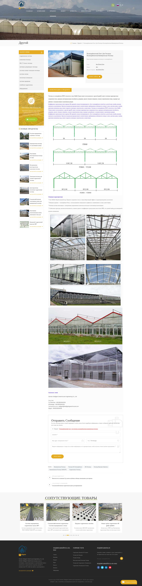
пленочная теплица (25, 60)
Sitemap (52, 582)
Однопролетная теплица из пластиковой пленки (36, 145)
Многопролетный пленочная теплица (81, 560)
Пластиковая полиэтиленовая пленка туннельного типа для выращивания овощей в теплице (36, 213)
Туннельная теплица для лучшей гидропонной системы (36, 178)
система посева (24, 74)
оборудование (23, 89)
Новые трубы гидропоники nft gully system (84, 524)
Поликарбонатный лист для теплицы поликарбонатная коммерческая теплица (78, 429)
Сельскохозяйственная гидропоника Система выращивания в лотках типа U (32, 524)
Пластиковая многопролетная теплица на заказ (36, 156)
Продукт (53, 11)
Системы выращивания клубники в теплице (35, 134)
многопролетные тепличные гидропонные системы (36, 190)
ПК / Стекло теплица (26, 63)
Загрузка (99, 11)
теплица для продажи (78, 555)
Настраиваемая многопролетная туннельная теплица (35, 167)
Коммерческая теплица (59, 467)
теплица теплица (76, 558)
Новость (73, 11)
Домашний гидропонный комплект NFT (36, 223)
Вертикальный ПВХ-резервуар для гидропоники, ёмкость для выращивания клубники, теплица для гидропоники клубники (110, 524)
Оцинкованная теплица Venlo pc (57, 470)
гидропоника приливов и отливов (80, 552)
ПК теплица (88, 467)
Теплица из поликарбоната (75, 467)
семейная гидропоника (26, 85)
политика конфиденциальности (68, 582)
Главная (29, 11)
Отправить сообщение (131, 582)
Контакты (111, 11)
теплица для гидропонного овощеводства (82, 563)
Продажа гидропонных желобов (58, 523)
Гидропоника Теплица (74, 470)
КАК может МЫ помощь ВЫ (31, 108)
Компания (41, 11)
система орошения (25, 81)
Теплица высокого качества (101, 467)
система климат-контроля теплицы (30, 70)
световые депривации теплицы (28, 67)
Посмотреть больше (35, 138)
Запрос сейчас (93, 76)
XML (56, 582)
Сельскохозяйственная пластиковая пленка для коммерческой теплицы (36, 201)
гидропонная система (26, 56)
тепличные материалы (26, 78)
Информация (86, 11)
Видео (63, 11)
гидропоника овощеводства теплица (81, 565)
